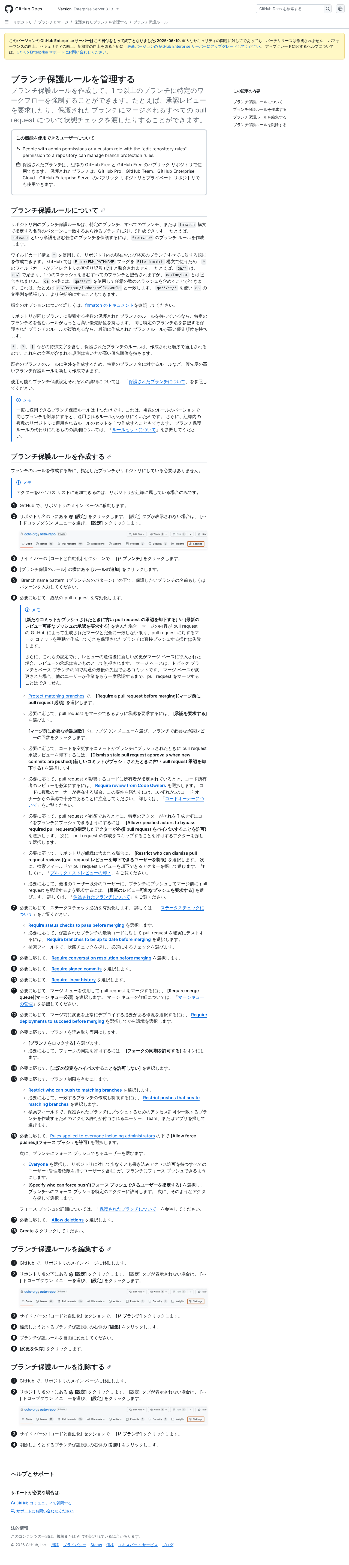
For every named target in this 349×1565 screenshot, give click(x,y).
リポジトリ (22, 22)
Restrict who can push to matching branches (75, 1090)
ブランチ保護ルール (150, 22)
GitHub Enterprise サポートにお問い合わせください (61, 52)
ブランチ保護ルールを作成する (58, 456)
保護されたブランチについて (157, 381)
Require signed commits (77, 968)
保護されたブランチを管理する (101, 22)
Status (96, 1544)
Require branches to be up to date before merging (99, 939)
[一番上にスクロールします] (337, 1553)
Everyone (38, 1164)
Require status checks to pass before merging (76, 925)
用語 (55, 1544)
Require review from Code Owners (130, 785)
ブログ (167, 1544)
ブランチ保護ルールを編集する (58, 1249)
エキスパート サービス (138, 1544)
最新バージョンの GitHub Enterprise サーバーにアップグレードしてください (193, 46)
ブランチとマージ (53, 22)
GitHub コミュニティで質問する (44, 1503)
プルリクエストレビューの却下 (80, 872)
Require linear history (74, 979)
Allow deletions (68, 1220)
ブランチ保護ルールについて (55, 210)
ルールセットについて (134, 429)
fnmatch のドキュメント (109, 305)
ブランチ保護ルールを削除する (58, 1367)
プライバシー (74, 1544)
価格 (110, 1544)
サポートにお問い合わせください (45, 1511)
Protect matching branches (56, 696)
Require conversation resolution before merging (101, 958)
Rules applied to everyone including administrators (102, 1135)
